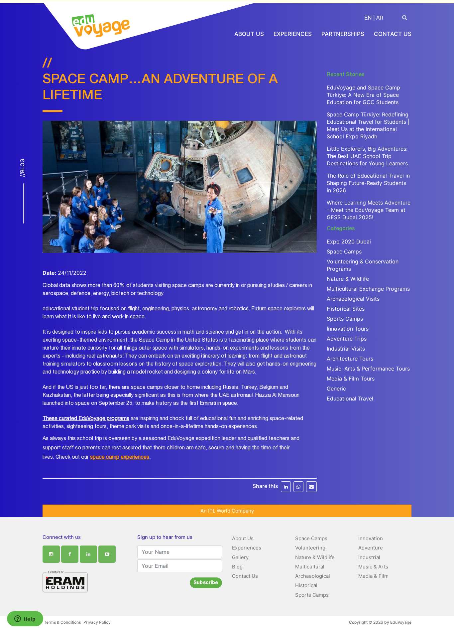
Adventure (370, 548)
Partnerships (342, 34)
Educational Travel (350, 398)
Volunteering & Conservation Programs (362, 265)
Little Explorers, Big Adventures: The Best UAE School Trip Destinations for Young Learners (367, 156)
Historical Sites (346, 308)
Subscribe (205, 583)
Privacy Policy (97, 622)
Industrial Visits (346, 348)
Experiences (293, 34)
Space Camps (344, 251)
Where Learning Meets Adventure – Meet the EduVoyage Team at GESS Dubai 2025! (368, 210)
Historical (306, 585)
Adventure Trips (347, 338)
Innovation (370, 538)
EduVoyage (400, 622)
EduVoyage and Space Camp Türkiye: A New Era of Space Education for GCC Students (363, 94)
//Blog (22, 168)
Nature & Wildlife (348, 278)
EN (368, 18)
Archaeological (312, 576)
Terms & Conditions (62, 622)
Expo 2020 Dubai (349, 241)
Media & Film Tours (351, 378)
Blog (237, 566)
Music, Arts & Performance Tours (368, 368)
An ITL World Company (227, 511)
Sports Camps (345, 318)
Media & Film (373, 576)
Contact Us (392, 34)
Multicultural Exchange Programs (368, 288)
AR (379, 18)
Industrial (369, 557)
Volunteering (310, 548)
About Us (249, 34)
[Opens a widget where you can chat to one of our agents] (25, 619)
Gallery (240, 557)
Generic (336, 388)
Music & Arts (373, 566)
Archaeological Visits (353, 298)
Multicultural (309, 566)
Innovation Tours (348, 328)
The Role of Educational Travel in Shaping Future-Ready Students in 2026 (368, 183)
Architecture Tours (350, 358)
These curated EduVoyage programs (86, 419)
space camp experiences (119, 457)
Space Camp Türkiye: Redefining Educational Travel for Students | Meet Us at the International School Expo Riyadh (368, 125)
